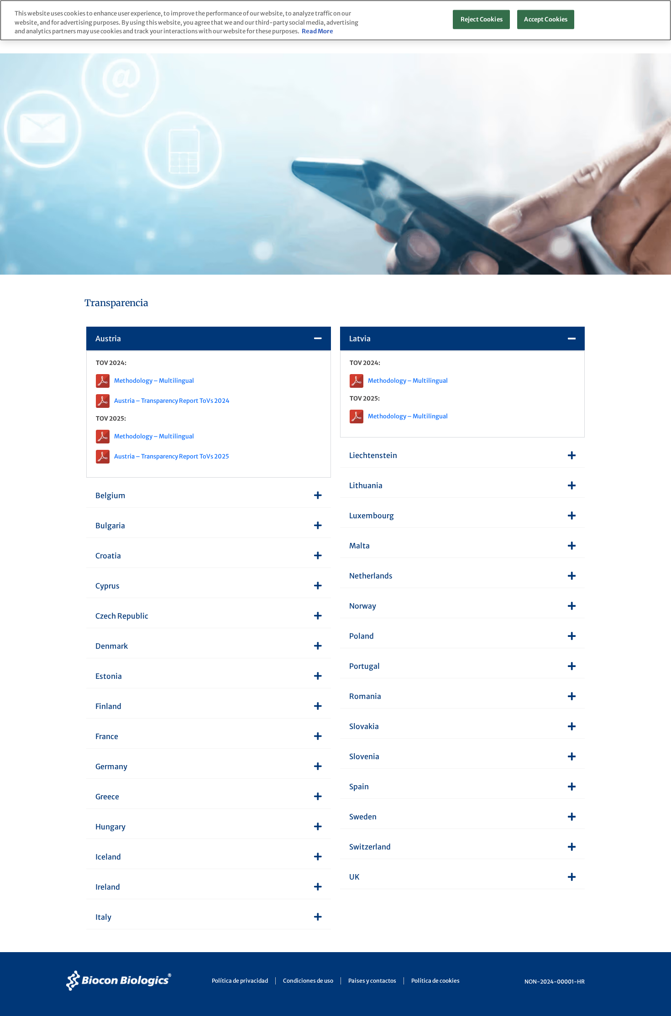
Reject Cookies (482, 19)
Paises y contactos (372, 980)
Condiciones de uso (308, 980)
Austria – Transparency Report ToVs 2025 (171, 456)
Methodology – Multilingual (154, 381)
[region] (335, 20)
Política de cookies (435, 980)
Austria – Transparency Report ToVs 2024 (172, 401)
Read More (317, 31)
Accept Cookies (545, 19)
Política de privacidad (240, 980)
